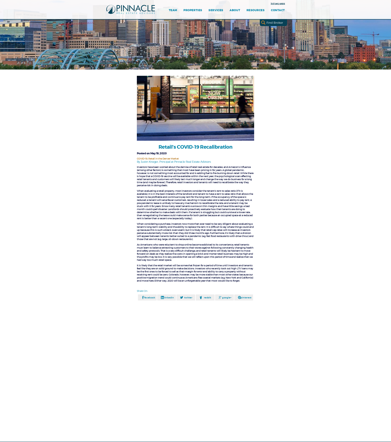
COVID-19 (142, 158)
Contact (278, 10)
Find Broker (275, 22)
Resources (256, 10)
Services (215, 10)
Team (173, 10)
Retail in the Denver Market (163, 158)
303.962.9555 (278, 3)
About (235, 10)
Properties (192, 10)
